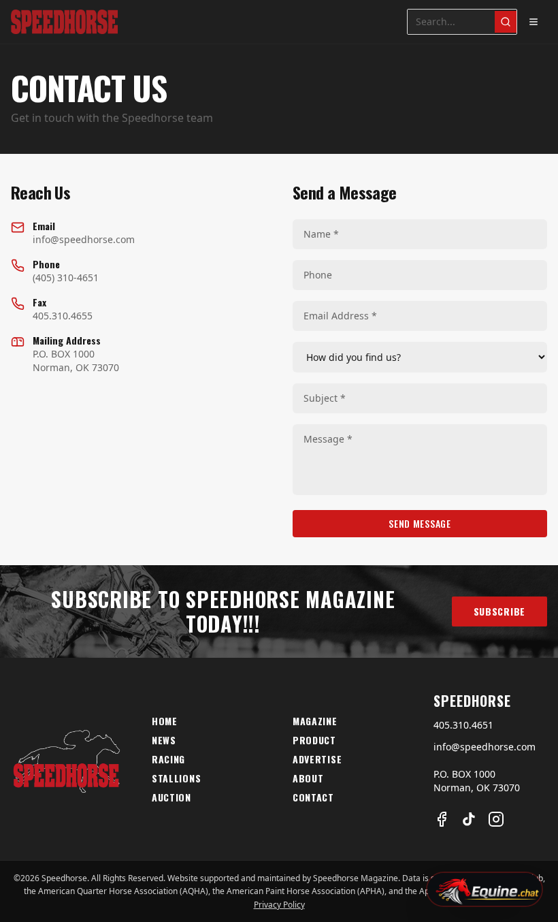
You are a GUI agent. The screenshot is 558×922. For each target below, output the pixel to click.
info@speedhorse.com (484, 746)
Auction (171, 797)
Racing (168, 759)
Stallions (176, 778)
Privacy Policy (279, 904)
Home (165, 721)
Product (314, 740)
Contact (313, 797)
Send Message (419, 523)
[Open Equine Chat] (484, 889)
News (164, 740)
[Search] (505, 22)
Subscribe (499, 611)
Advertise (317, 759)
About (308, 778)
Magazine (315, 721)
